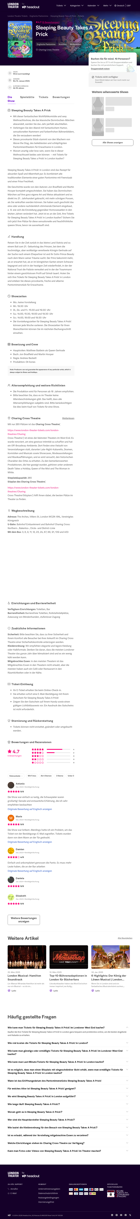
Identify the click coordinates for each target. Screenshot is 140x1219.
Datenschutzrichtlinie (48, 1193)
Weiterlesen (68, 418)
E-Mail (14, 1193)
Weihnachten (75, 44)
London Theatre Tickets (17, 15)
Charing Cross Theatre (49, 49)
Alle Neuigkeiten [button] (125, 938)
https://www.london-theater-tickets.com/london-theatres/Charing (33, 432)
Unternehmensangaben (49, 1188)
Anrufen (14, 1188)
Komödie (63, 44)
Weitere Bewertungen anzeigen (24, 919)
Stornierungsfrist (46, 1202)
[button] (61, 5)
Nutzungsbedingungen (48, 1197)
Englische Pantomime (39, 15)
